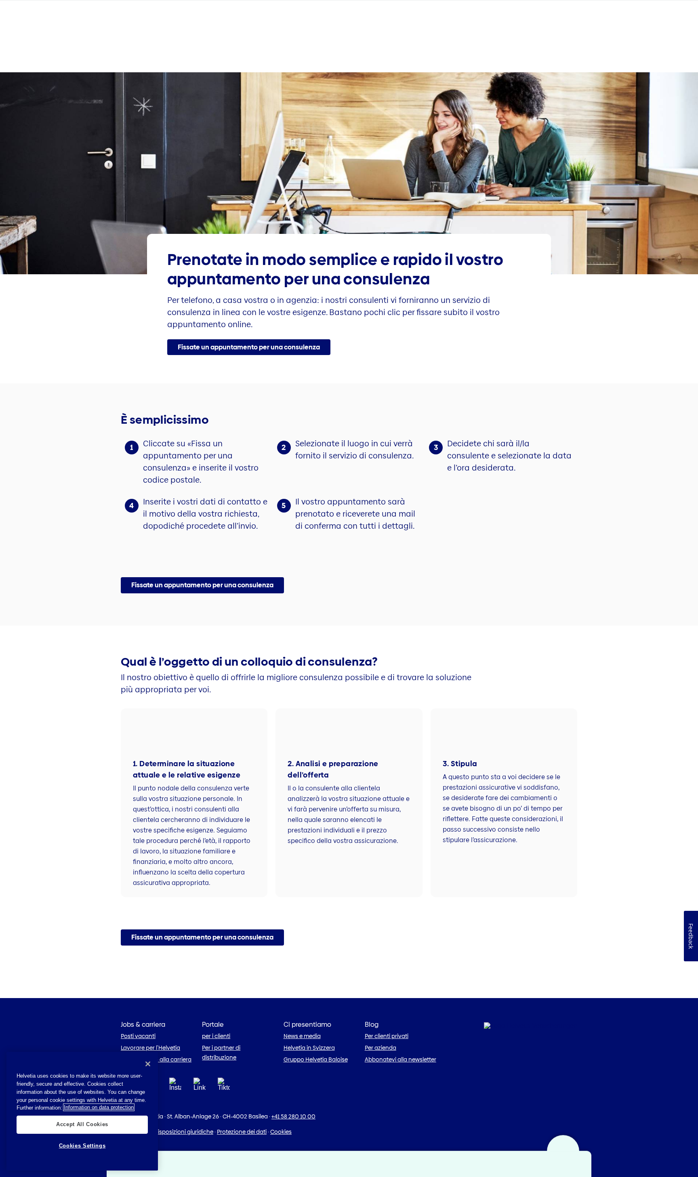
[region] (82, 1111)
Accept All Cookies (82, 1124)
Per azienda (380, 1048)
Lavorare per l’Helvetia (150, 1048)
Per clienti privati (386, 1036)
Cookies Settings (82, 1146)
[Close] (148, 1064)
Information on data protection (99, 1107)
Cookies (281, 1132)
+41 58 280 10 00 (293, 1116)
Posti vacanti (138, 1036)
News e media (302, 1036)
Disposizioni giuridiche (183, 1132)
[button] (248, 347)
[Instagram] (175, 1086)
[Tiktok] (224, 1094)
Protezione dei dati (242, 1132)
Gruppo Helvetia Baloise (316, 1059)
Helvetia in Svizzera (309, 1048)
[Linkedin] (199, 1086)
